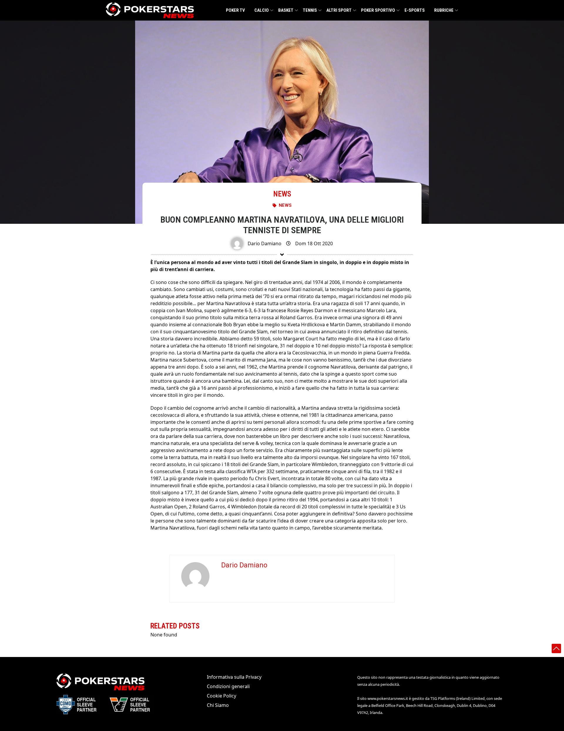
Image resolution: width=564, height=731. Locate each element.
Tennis (310, 10)
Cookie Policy (221, 696)
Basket (285, 10)
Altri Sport (339, 10)
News (282, 194)
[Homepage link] (150, 10)
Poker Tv (235, 10)
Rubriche (444, 10)
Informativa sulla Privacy (234, 677)
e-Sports (414, 10)
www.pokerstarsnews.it (387, 698)
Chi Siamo (218, 705)
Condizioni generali (228, 686)
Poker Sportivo (378, 10)
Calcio (261, 10)
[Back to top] (556, 648)
